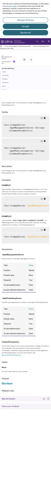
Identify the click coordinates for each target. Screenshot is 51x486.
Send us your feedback (10, 406)
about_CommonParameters (11, 355)
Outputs (4, 89)
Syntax (4, 71)
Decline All (25, 32)
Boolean (7, 383)
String (31, 265)
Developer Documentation (19, 41)
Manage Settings (25, 20)
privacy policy (12, 6)
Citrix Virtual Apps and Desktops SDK (18, 46)
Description (5, 75)
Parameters (5, 82)
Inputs (4, 86)
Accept (25, 26)
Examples (5, 79)
